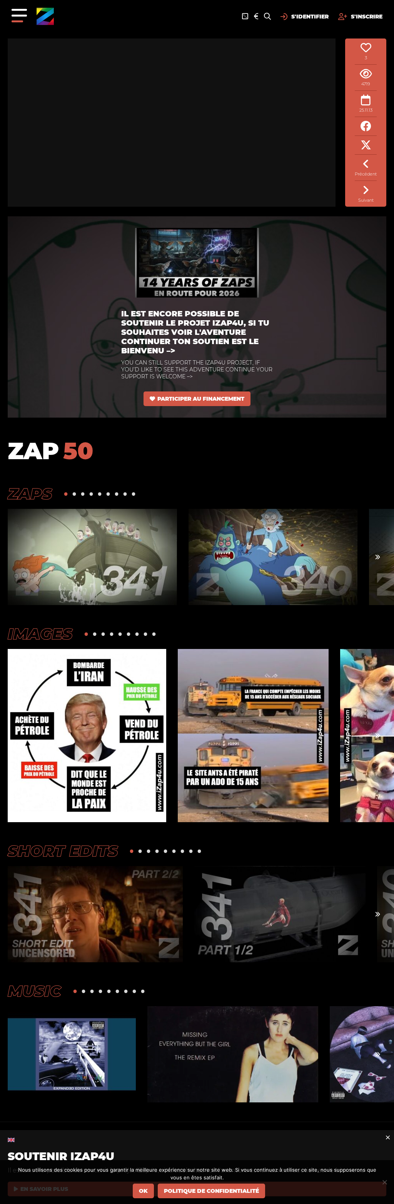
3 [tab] (82, 493)
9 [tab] (133, 493)
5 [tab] (99, 493)
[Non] (384, 1182)
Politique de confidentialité (211, 1190)
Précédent (366, 174)
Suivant (366, 200)
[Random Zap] (245, 16)
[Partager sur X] (366, 145)
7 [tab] (116, 493)
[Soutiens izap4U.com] (256, 16)
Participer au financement (200, 398)
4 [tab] (91, 493)
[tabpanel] (92, 557)
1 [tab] (65, 493)
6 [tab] (108, 493)
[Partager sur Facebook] (366, 126)
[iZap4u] (45, 16)
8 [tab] (125, 493)
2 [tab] (74, 493)
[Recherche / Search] (267, 16)
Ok (143, 1190)
